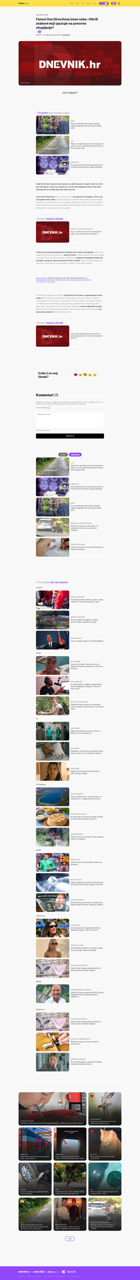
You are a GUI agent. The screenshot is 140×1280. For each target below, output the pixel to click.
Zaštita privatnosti (60, 1276)
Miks (77, 3)
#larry (68, 280)
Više (70, 1239)
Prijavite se (70, 436)
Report (88, 3)
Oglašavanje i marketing (34, 1276)
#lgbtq (88, 280)
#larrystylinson (61, 280)
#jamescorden (76, 280)
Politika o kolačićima (74, 1276)
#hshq (83, 280)
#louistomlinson (50, 280)
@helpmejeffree (41, 278)
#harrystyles (40, 280)
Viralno (72, 3)
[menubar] (119, 3)
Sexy (94, 3)
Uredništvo (22, 1276)
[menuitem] (119, 3)
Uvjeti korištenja (48, 1276)
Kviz (83, 3)
